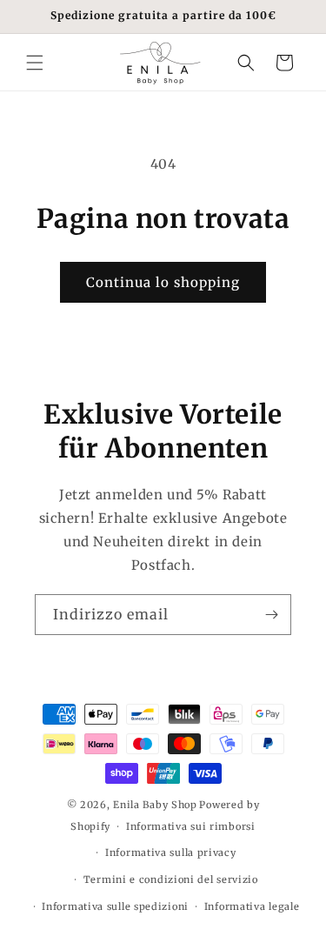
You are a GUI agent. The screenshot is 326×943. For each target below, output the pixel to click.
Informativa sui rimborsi (191, 826)
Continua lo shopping (163, 282)
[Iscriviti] (271, 614)
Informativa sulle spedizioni (115, 906)
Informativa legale (252, 906)
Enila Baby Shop (155, 805)
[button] (35, 62)
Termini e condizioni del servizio (170, 879)
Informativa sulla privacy (170, 852)
